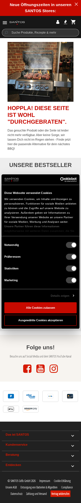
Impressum (44, 481)
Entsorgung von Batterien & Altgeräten (39, 487)
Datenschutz (16, 494)
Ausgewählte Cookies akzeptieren (40, 320)
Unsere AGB (11, 487)
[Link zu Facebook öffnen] (27, 373)
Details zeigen (60, 295)
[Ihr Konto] (58, 22)
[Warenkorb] (73, 22)
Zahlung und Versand (36, 494)
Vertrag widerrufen (60, 494)
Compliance (67, 487)
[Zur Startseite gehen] (17, 22)
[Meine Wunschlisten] (65, 22)
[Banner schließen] (76, 4)
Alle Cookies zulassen (40, 307)
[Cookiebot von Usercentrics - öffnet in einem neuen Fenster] (60, 179)
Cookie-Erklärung (62, 481)
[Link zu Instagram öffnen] (53, 373)
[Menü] (5, 23)
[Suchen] (6, 32)
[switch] (71, 257)
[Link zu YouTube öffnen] (40, 373)
